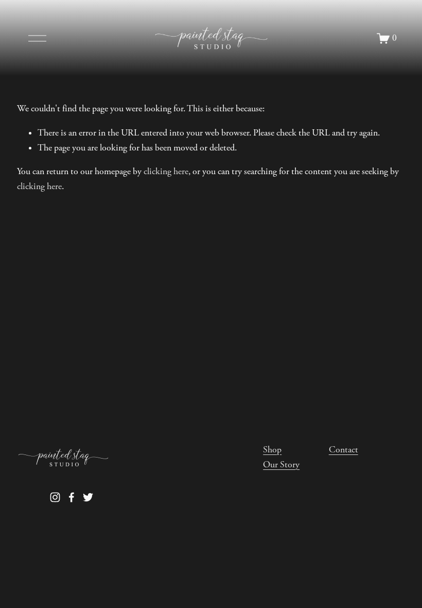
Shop (272, 449)
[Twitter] (88, 497)
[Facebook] (71, 497)
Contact (343, 449)
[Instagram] (55, 497)
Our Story (281, 464)
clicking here (166, 171)
